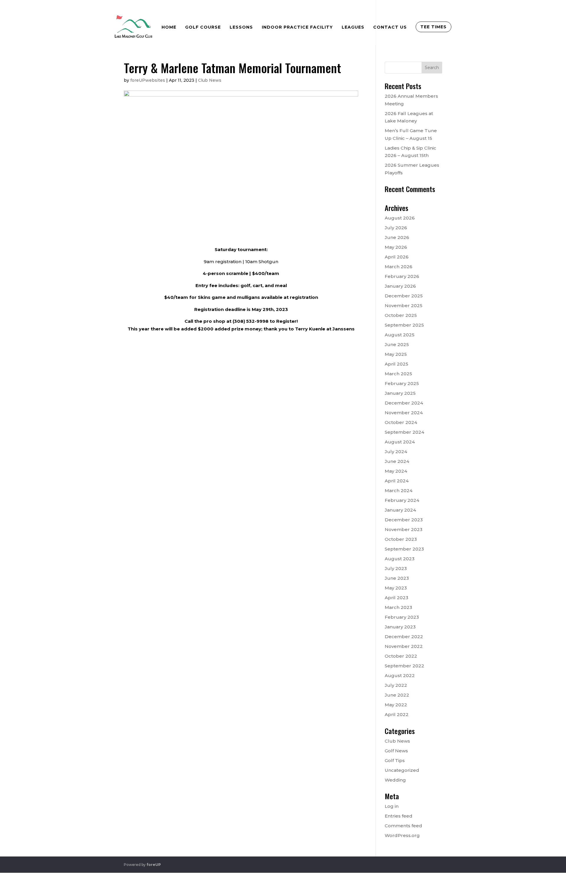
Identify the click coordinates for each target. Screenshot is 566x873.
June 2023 (397, 578)
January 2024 (400, 510)
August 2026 (400, 218)
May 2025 (396, 354)
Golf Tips (395, 760)
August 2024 (400, 442)
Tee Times (433, 27)
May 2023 (396, 588)
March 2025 (398, 373)
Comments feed (403, 825)
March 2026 (398, 266)
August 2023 (399, 558)
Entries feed (398, 816)
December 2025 (404, 296)
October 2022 (401, 656)
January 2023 (400, 627)
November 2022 (404, 646)
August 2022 (400, 675)
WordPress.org (402, 835)
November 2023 (403, 529)
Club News (209, 80)
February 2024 (402, 500)
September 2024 (404, 432)
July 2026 (396, 227)
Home (169, 27)
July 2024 (396, 451)
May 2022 (396, 704)
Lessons (241, 27)
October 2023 (401, 539)
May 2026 (396, 247)
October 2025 (401, 315)
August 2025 (399, 335)
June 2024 (397, 461)
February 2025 (402, 383)
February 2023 (402, 617)
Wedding (395, 780)
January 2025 (400, 393)
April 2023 (396, 597)
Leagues (353, 27)
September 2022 (404, 666)
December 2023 (404, 520)
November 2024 (404, 412)
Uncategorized (402, 770)
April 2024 (397, 481)
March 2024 (398, 490)
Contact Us (390, 27)
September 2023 (404, 549)
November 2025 (403, 305)
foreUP (154, 864)
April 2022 (397, 714)
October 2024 (401, 422)
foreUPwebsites (147, 80)
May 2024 (396, 471)
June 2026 (397, 237)
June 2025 (397, 344)
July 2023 (396, 568)
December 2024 (404, 403)
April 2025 (396, 364)
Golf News (396, 751)
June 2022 (397, 695)
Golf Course (203, 27)
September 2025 (404, 325)
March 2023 (398, 607)
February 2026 (402, 276)
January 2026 (400, 286)
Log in (392, 806)
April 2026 (397, 257)
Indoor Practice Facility (297, 27)
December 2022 (404, 636)
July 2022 (396, 685)
